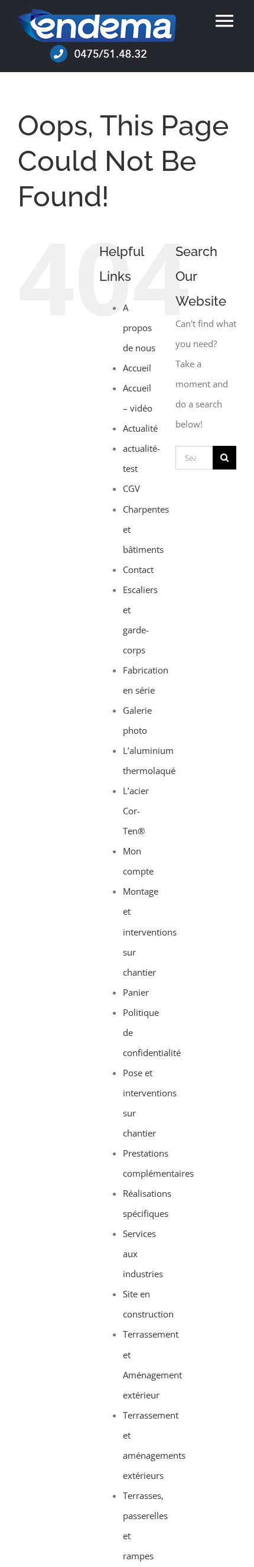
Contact (138, 569)
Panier (136, 992)
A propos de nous (139, 328)
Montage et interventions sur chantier (150, 931)
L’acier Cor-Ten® (136, 811)
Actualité (140, 428)
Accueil (137, 368)
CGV (131, 488)
